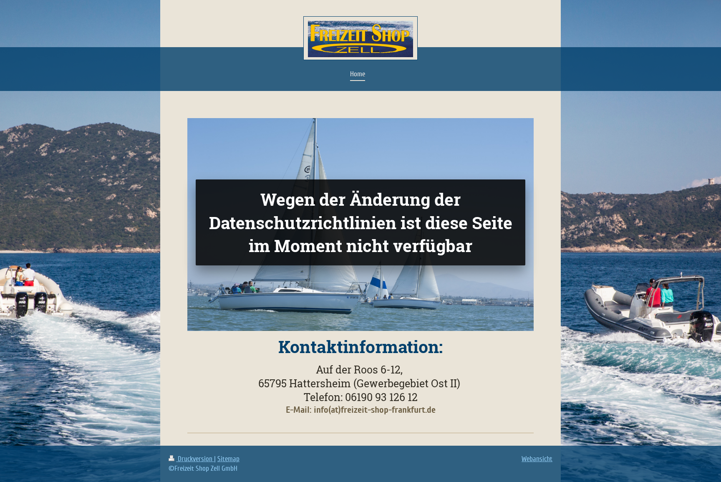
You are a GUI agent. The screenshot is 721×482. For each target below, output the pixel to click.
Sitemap (228, 458)
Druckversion (195, 458)
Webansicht (537, 458)
